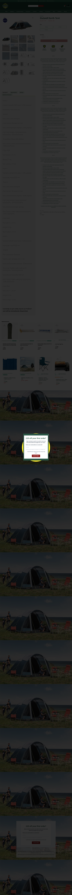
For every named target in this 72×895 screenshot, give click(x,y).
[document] (36, 447)
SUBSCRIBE (36, 455)
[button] (48, 434)
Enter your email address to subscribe (34, 444)
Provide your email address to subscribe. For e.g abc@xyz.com (35, 449)
